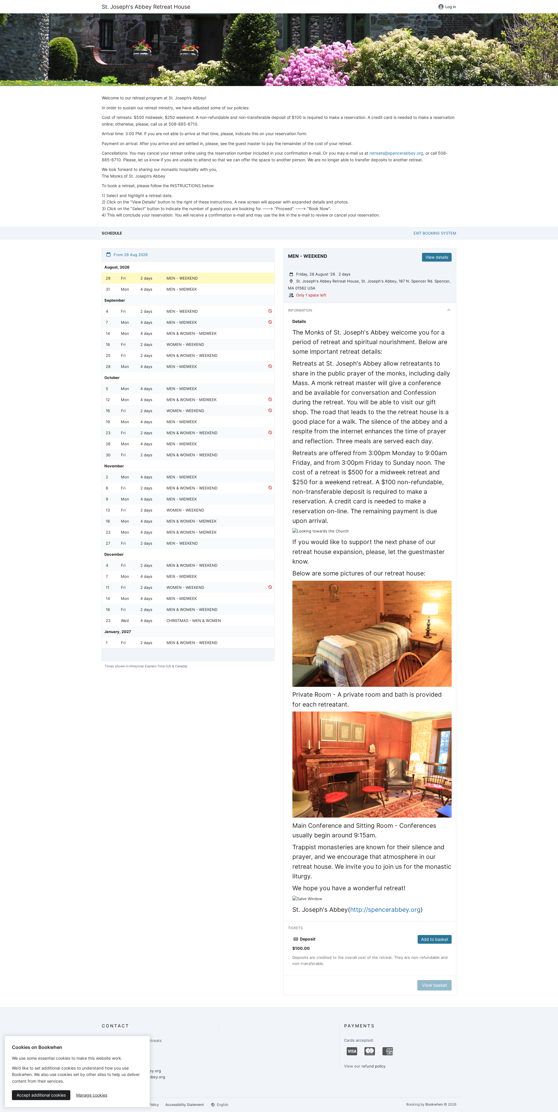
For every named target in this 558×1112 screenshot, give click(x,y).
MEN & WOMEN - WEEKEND (192, 355)
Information (300, 310)
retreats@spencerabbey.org (396, 153)
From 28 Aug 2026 (130, 254)
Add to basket (434, 939)
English (222, 1104)
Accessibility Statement (184, 1104)
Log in (450, 6)
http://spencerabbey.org (385, 909)
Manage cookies (91, 1095)
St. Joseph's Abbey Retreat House (146, 6)
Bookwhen (434, 1104)
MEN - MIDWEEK (182, 289)
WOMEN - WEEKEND (185, 344)
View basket (434, 985)
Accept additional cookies (41, 1095)
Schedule (112, 233)
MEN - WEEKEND (182, 278)
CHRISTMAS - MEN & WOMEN (194, 620)
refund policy (373, 1066)
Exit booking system (435, 233)
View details (436, 257)
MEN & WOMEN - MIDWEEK (192, 333)
